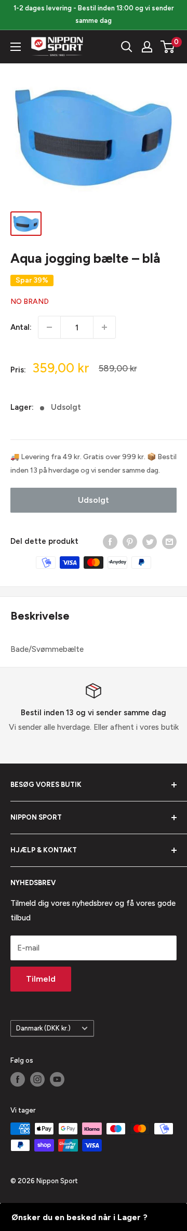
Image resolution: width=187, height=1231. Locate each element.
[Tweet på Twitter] (149, 540)
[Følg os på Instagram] (37, 1079)
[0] (168, 47)
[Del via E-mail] (169, 540)
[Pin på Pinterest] (130, 540)
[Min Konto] (147, 46)
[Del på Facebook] (110, 540)
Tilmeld (41, 979)
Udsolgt (93, 500)
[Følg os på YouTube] (57, 1079)
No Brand (29, 301)
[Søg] (126, 46)
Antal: (21, 327)
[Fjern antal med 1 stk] (49, 327)
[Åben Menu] (15, 47)
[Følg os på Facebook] (17, 1079)
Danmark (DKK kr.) (43, 1028)
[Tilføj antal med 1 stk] (104, 327)
